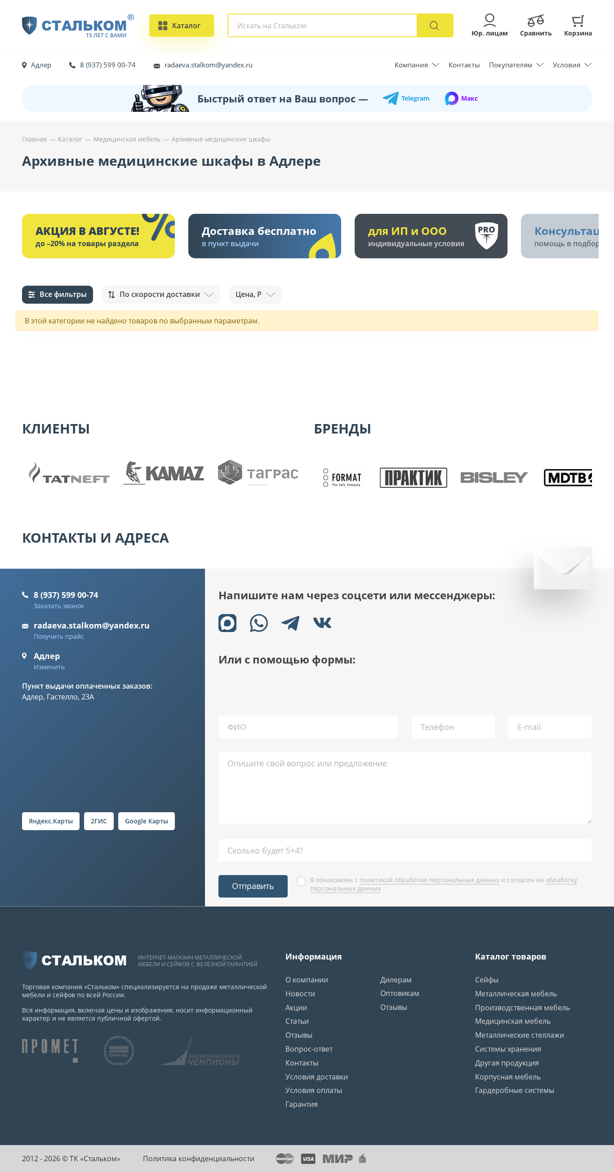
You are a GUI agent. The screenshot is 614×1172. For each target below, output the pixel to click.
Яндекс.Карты (51, 821)
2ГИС (99, 821)
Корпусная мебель (508, 1077)
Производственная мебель (522, 1008)
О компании (306, 980)
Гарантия (301, 1104)
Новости (300, 994)
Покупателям (510, 65)
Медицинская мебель (513, 1021)
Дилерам (396, 980)
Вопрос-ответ (309, 1049)
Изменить (49, 667)
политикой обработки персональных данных (429, 880)
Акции (296, 1008)
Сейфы (486, 980)
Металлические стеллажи (519, 1035)
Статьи (297, 1021)
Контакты (464, 65)
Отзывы (298, 1035)
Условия (566, 65)
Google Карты (146, 821)
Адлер (41, 64)
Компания (411, 65)
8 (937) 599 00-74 (108, 64)
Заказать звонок (59, 605)
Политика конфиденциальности (198, 1158)
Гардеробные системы (514, 1090)
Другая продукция (507, 1063)
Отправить (253, 885)
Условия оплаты (313, 1090)
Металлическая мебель (516, 994)
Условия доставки (316, 1077)
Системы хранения (508, 1049)
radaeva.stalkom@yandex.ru (209, 64)
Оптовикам (399, 993)
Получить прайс (59, 636)
